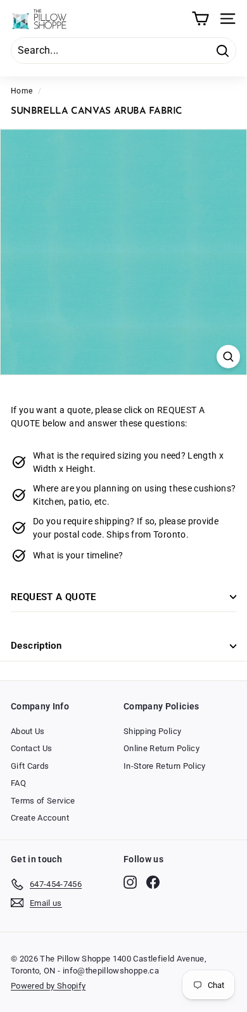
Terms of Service (43, 800)
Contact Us (32, 748)
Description (36, 645)
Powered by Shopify (48, 986)
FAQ (18, 783)
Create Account (40, 817)
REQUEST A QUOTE (53, 597)
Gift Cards (30, 766)
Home (21, 91)
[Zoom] (228, 356)
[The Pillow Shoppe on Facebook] (153, 882)
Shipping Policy (152, 731)
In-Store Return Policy (165, 766)
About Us (28, 731)
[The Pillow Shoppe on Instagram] (130, 882)
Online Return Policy (162, 748)
